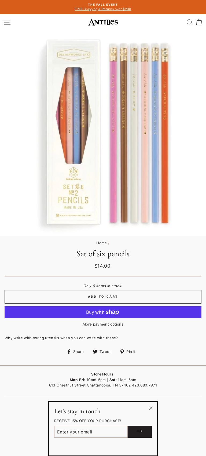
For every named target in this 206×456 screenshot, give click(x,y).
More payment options (103, 324)
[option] (103, 7)
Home (101, 243)
